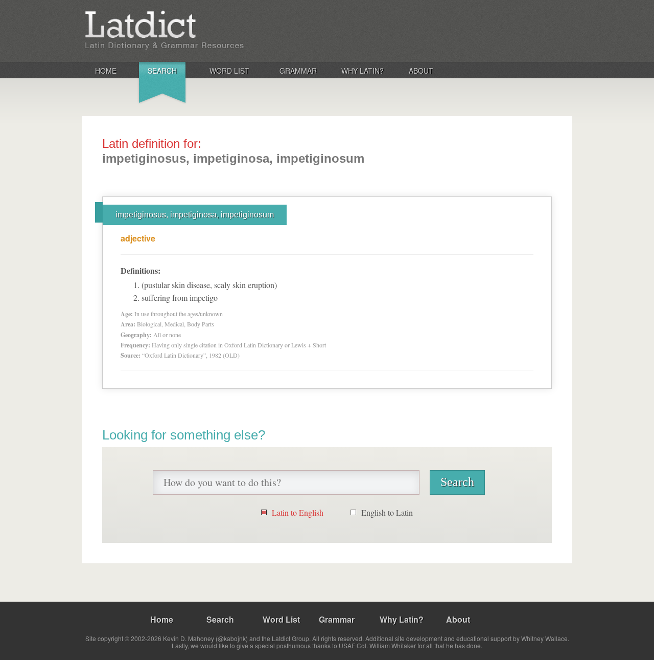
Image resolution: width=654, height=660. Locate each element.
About (421, 70)
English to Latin (387, 512)
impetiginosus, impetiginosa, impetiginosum (194, 214)
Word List (229, 70)
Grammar (298, 70)
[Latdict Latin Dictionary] (216, 30)
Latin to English (297, 512)
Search (162, 70)
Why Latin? (362, 70)
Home (105, 70)
